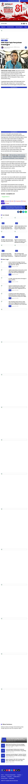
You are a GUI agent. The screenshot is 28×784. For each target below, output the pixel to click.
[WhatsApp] (26, 212)
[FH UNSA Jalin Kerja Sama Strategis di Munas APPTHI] (7, 235)
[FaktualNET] (4, 23)
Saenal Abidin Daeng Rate (9, 47)
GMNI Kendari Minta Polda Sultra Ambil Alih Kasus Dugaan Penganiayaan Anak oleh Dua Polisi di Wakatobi (21, 227)
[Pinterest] (7, 770)
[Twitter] (21, 212)
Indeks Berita (16, 776)
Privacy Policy (4, 778)
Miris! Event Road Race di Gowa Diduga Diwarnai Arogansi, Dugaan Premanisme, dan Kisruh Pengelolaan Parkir (15, 745)
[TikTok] (19, 770)
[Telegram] (23, 212)
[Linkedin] (12, 770)
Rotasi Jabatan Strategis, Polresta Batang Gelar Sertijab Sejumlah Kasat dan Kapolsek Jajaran (7, 227)
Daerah (6, 40)
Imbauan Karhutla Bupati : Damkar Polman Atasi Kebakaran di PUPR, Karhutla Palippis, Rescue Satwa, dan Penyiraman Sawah (16, 755)
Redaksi (19, 775)
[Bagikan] (26, 47)
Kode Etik (9, 776)
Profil (2, 775)
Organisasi (18, 201)
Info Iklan (3, 776)
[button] (22, 23)
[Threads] (16, 770)
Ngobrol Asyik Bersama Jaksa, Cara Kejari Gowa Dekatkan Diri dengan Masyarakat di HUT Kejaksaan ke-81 (20, 241)
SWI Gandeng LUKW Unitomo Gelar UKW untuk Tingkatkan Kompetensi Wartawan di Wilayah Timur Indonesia (21, 255)
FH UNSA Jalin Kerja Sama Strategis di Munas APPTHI (7, 240)
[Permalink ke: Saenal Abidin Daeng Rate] (2, 47)
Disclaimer (11, 778)
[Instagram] (9, 770)
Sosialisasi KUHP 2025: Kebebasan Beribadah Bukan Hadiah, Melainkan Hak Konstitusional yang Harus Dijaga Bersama (7, 255)
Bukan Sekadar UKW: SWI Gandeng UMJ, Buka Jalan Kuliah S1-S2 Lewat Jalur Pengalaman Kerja (15, 760)
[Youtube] (14, 770)
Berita (2, 40)
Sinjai (24, 201)
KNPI (13, 201)
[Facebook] (18, 212)
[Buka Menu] (24, 23)
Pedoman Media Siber (10, 775)
